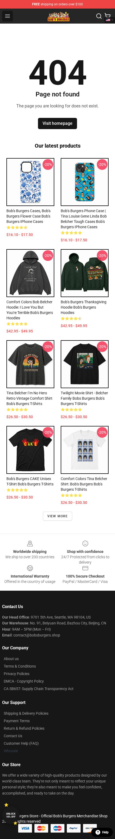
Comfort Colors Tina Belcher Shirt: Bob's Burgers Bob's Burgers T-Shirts (84, 484)
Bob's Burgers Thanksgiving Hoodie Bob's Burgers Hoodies (83, 307)
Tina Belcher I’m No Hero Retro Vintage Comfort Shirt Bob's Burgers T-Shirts (29, 398)
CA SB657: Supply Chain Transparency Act (39, 689)
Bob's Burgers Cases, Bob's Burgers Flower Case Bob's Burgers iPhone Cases (28, 216)
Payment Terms (17, 721)
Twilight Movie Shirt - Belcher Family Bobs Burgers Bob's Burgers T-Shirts (84, 398)
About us (11, 659)
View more (57, 516)
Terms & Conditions (20, 666)
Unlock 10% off (11, 815)
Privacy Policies (16, 674)
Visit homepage (57, 123)
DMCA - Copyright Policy (24, 681)
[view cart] (107, 16)
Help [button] (105, 832)
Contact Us (13, 736)
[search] (99, 16)
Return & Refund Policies (24, 728)
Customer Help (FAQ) (21, 743)
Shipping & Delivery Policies (26, 713)
